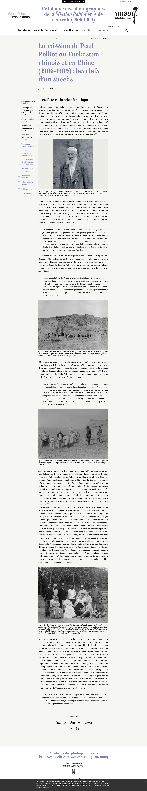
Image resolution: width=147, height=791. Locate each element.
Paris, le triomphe (29, 194)
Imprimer (105, 38)
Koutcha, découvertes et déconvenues (27, 153)
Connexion (129, 1)
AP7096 (105, 354)
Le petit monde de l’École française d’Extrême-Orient (29, 162)
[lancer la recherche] (126, 30)
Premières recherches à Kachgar (27, 137)
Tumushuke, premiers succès (73, 726)
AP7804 (41, 633)
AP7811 (70, 463)
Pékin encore (27, 189)
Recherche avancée (113, 26)
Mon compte (122, 1)
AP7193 (99, 193)
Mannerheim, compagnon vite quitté (28, 128)
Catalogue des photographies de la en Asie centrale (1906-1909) (73, 15)
